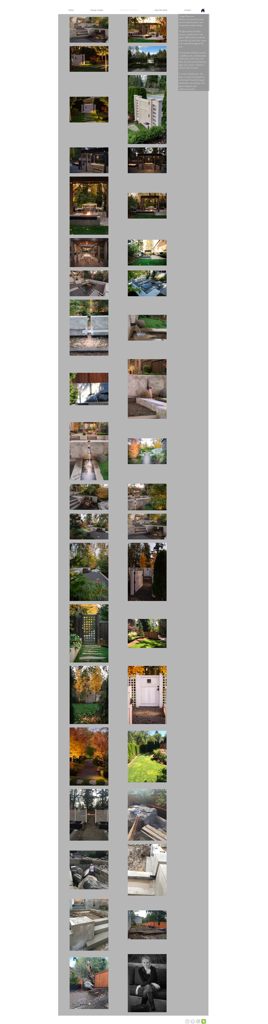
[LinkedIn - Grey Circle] (187, 1021)
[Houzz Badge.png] (203, 1021)
